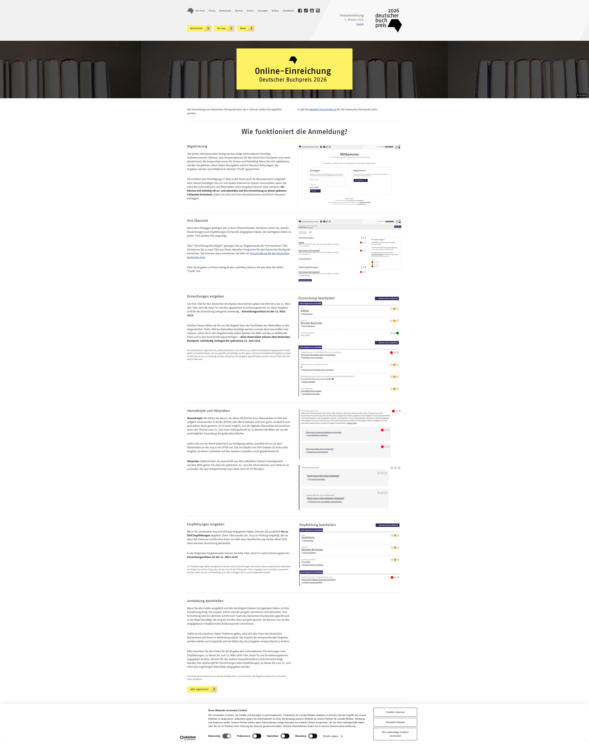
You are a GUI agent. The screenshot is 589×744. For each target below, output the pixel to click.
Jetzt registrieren (199, 689)
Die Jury (221, 28)
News (243, 28)
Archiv (250, 11)
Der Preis (200, 11)
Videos (275, 11)
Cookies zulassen (395, 712)
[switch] (256, 736)
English (360, 24)
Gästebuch (288, 11)
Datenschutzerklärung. (343, 726)
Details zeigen (330, 736)
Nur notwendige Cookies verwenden (395, 734)
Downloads (225, 11)
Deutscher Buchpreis (386, 20)
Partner (239, 11)
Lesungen (263, 11)
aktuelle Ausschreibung (323, 109)
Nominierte (196, 28)
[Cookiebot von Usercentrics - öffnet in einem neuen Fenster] (188, 738)
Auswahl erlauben (395, 722)
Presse (212, 11)
